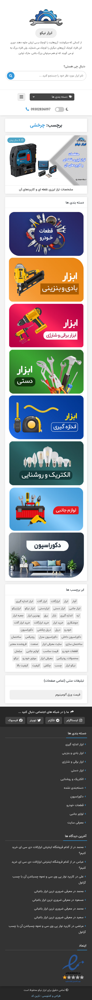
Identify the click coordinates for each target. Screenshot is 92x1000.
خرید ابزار (58, 623)
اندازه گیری (66, 615)
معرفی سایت (75, 822)
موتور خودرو (29, 658)
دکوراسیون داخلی (71, 637)
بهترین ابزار (33, 615)
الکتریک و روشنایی (72, 779)
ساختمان (16, 637)
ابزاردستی (44, 608)
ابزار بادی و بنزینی (73, 753)
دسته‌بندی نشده (74, 787)
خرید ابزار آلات (22, 623)
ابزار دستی (59, 608)
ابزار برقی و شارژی (73, 761)
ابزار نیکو (30, 608)
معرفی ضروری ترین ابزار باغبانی (53, 891)
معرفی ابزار (46, 658)
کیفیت (36, 665)
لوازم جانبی (32, 651)
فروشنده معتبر (18, 644)
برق (46, 615)
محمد (80, 847)
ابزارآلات (55, 601)
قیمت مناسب (50, 651)
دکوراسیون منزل (48, 637)
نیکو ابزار (70, 665)
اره (78, 615)
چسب (58, 665)
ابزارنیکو (16, 608)
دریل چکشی (44, 630)
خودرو (67, 630)
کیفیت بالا (22, 665)
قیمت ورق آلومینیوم (67, 694)
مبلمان (18, 651)
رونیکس (30, 637)
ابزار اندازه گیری (24, 601)
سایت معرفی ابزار (52, 644)
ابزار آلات (42, 601)
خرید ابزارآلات (41, 623)
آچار (74, 601)
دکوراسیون (27, 630)
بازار (54, 615)
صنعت (34, 644)
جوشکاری (72, 623)
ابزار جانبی (74, 608)
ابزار (66, 601)
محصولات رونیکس (67, 658)
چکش (47, 665)
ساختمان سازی (74, 644)
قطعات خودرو (70, 651)
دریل (57, 630)
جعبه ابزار (18, 615)
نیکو (16, 658)
